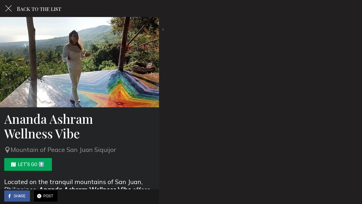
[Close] (8, 8)
